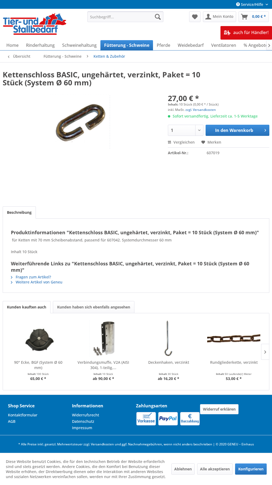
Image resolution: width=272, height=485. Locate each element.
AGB (11, 421)
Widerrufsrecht (85, 414)
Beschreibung (19, 212)
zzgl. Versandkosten (200, 109)
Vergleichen (183, 142)
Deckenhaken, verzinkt (168, 362)
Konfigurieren (251, 468)
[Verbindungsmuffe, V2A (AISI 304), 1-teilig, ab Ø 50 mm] (103, 338)
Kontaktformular (22, 414)
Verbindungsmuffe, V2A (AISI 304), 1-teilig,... (103, 365)
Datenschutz (83, 421)
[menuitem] (125, 16)
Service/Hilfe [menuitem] (252, 4)
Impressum (82, 427)
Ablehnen (183, 468)
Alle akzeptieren (215, 468)
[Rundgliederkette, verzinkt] (234, 338)
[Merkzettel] (195, 16)
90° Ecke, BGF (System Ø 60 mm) (38, 365)
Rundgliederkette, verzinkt (234, 362)
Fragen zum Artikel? (33, 276)
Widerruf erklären (219, 409)
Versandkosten (102, 444)
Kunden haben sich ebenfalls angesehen (93, 307)
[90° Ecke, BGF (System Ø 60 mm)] (38, 338)
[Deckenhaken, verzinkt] (168, 338)
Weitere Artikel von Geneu (38, 282)
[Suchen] (157, 16)
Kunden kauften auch (26, 307)
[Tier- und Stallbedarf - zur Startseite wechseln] (35, 24)
